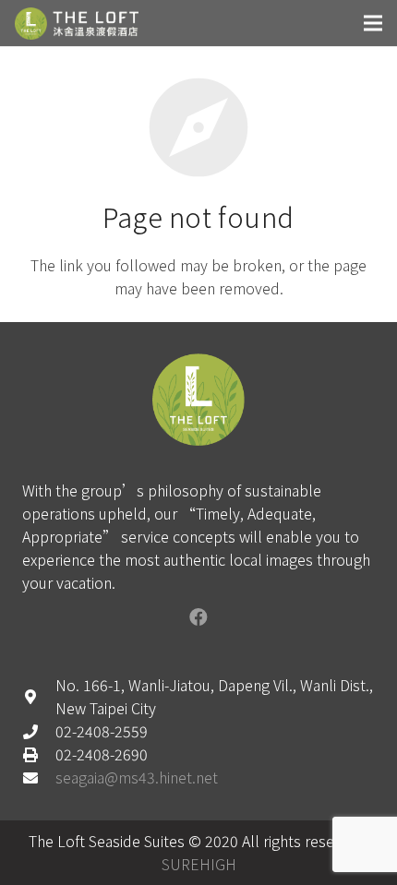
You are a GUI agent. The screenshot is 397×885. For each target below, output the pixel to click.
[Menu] (373, 23)
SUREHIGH (199, 864)
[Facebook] (198, 617)
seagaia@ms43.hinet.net (136, 777)
